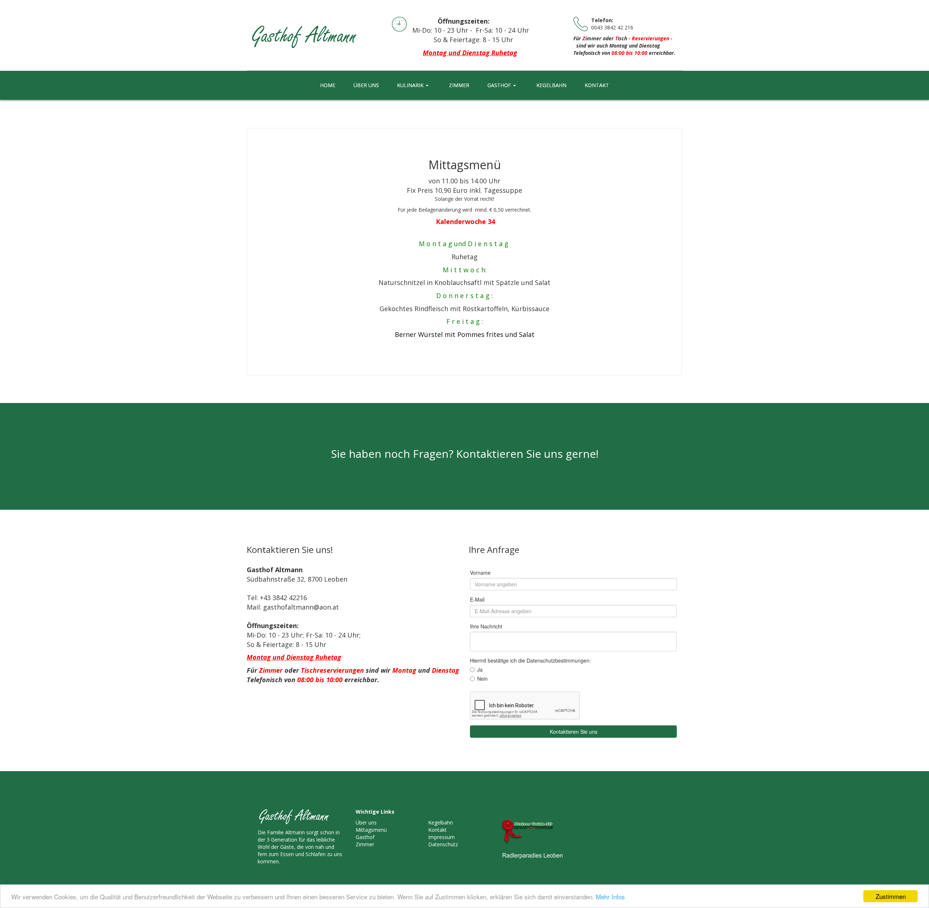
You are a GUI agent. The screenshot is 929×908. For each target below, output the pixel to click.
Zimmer (365, 844)
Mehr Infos (610, 896)
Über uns (366, 822)
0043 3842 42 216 (612, 27)
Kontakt (437, 829)
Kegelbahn (440, 822)
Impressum (441, 837)
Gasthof (365, 837)
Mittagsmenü (371, 829)
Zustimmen (891, 896)
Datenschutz (443, 844)
